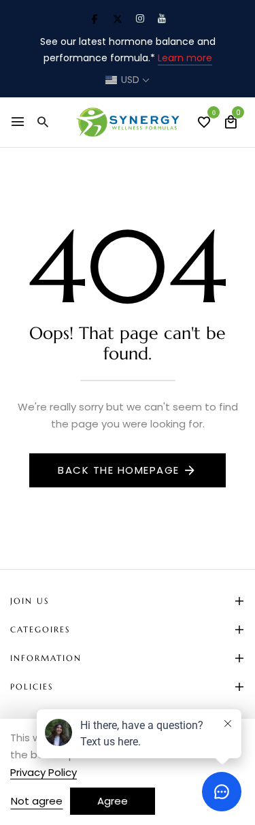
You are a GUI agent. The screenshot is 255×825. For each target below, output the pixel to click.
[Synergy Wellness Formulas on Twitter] (117, 18)
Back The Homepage (119, 470)
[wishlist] (204, 123)
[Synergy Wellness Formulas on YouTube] (162, 18)
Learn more (185, 58)
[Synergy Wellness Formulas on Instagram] (140, 18)
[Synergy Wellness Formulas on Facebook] (94, 18)
